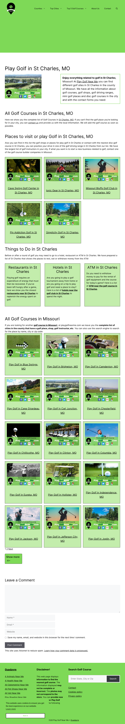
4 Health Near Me (13, 680)
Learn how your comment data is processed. (66, 650)
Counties (38, 8)
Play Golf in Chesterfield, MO (101, 410)
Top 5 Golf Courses (75, 8)
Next (10, 549)
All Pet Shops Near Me (16, 689)
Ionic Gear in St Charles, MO (62, 190)
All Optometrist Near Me (17, 685)
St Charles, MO (66, 119)
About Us (95, 8)
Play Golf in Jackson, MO (23, 538)
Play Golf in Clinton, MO (62, 452)
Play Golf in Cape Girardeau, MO (23, 410)
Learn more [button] (11, 709)
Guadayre (10, 669)
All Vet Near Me (12, 693)
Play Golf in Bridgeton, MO (62, 366)
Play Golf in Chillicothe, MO (23, 452)
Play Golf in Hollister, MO (62, 494)
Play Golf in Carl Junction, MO (62, 410)
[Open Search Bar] (116, 8)
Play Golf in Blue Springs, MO (23, 366)
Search (113, 678)
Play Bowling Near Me (15, 697)
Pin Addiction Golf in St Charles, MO (23, 234)
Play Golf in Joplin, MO (101, 538)
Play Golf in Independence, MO (101, 494)
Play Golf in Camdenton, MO (101, 366)
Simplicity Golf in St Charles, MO (62, 234)
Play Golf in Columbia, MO (101, 452)
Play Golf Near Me (87, 81)
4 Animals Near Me (14, 676)
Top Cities (54, 8)
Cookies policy (75, 692)
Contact (107, 8)
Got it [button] (25, 716)
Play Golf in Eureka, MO (23, 494)
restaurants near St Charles (21, 293)
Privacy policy (75, 696)
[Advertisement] (62, 35)
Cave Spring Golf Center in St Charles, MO (23, 190)
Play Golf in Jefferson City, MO (62, 538)
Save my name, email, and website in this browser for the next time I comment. (46, 637)
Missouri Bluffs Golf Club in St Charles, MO (101, 190)
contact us (33, 123)
